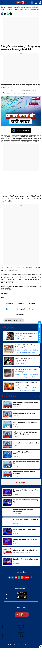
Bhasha (7, 93)
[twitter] (12, 578)
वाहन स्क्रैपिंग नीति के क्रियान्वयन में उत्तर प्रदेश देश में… (25, 520)
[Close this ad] (40, 646)
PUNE (14, 543)
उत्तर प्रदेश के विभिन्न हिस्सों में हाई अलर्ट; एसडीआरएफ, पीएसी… (23, 510)
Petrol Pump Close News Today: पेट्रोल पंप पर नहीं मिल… (25, 346)
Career (21, 634)
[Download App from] (22, 594)
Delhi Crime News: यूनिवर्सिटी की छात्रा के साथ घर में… (25, 359)
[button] (2, 2)
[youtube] (16, 578)
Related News (9, 396)
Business (9, 7)
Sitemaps (27, 577)
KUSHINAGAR (17, 514)
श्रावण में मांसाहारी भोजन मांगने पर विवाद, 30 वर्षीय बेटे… (25, 540)
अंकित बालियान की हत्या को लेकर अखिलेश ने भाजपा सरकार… (25, 560)
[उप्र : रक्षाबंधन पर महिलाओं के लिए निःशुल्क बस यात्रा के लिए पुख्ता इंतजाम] (7, 531)
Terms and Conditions (21, 630)
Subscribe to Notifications (39, 331)
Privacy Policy (21, 625)
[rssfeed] (22, 578)
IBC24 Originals (19, 339)
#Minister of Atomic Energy (14, 320)
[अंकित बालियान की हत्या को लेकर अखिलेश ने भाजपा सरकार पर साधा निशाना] (7, 561)
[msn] (31, 578)
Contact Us (21, 632)
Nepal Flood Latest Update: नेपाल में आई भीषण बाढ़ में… (26, 371)
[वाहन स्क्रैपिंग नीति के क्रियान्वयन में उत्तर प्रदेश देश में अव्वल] (7, 521)
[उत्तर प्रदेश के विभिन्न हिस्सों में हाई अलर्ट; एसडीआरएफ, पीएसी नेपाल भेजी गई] (7, 512)
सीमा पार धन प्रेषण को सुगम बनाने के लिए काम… (24, 413)
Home (3, 7)
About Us (21, 636)
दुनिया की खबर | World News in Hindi (21, 552)
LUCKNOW (16, 504)
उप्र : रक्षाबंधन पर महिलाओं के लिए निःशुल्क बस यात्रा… (24, 530)
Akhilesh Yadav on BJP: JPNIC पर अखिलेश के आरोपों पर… (26, 384)
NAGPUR (15, 494)
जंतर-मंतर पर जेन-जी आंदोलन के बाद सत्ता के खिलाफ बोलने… (25, 491)
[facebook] (9, 578)
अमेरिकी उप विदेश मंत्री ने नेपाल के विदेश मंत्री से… (25, 550)
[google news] (19, 578)
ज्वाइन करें (10, 303)
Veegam (35, 645)
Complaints (20, 627)
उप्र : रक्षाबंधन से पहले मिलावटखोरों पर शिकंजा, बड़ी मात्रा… (25, 500)
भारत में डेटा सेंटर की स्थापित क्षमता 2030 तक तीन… (26, 443)
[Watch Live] (22, 617)
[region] (21, 31)
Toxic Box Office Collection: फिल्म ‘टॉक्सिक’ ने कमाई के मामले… (26, 335)
